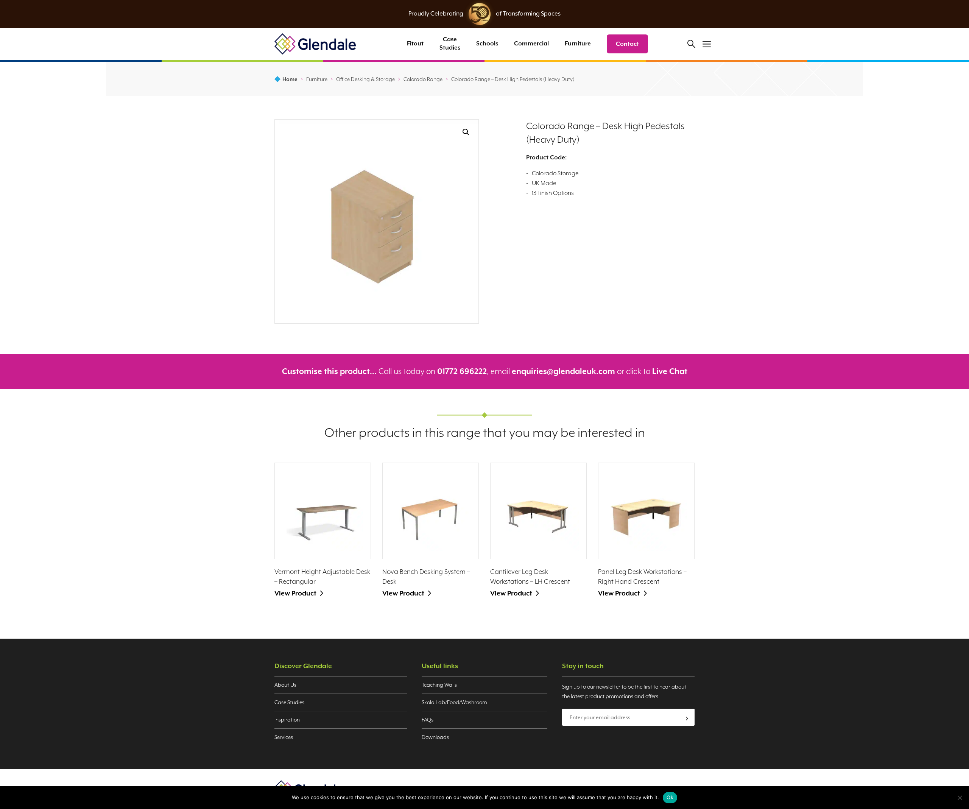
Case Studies (449, 43)
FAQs (427, 720)
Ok (670, 797)
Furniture (578, 43)
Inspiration (287, 720)
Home (290, 79)
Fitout (415, 43)
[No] (959, 797)
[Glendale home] (315, 43)
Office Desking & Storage (365, 79)
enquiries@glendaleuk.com (563, 371)
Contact (627, 44)
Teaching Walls (439, 685)
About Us (285, 685)
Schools (487, 43)
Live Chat (669, 371)
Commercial (531, 43)
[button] (466, 132)
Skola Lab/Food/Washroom (454, 702)
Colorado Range (422, 79)
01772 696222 (462, 371)
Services (283, 737)
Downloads (435, 737)
